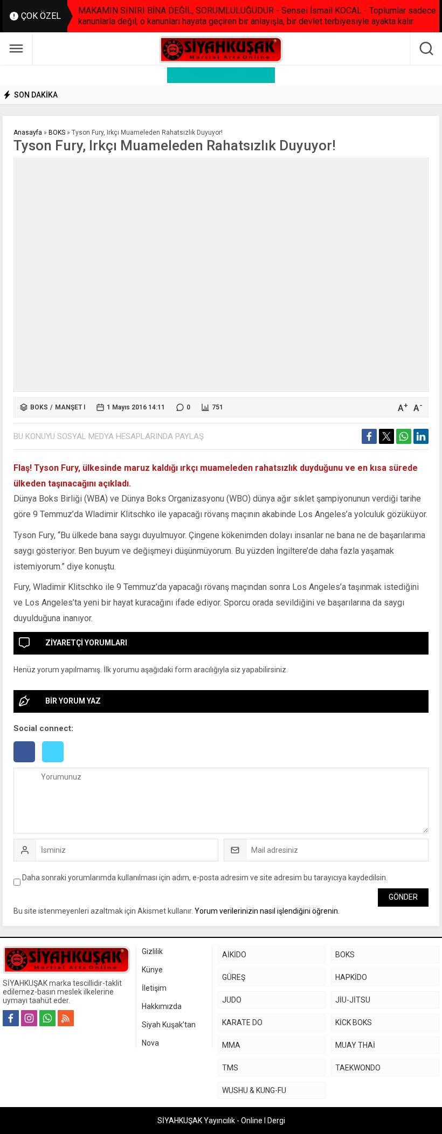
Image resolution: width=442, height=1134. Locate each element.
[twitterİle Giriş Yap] (55, 763)
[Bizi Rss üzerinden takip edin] (66, 1018)
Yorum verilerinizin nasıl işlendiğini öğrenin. (267, 911)
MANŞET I (70, 407)
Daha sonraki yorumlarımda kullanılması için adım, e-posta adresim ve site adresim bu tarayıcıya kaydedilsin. (205, 877)
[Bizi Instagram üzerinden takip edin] (29, 1018)
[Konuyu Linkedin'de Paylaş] (421, 436)
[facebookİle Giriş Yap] (27, 763)
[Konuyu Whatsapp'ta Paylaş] (403, 436)
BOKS (57, 132)
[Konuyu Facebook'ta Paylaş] (369, 436)
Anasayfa (27, 132)
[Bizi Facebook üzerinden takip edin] (11, 1018)
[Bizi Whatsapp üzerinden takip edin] (47, 1018)
